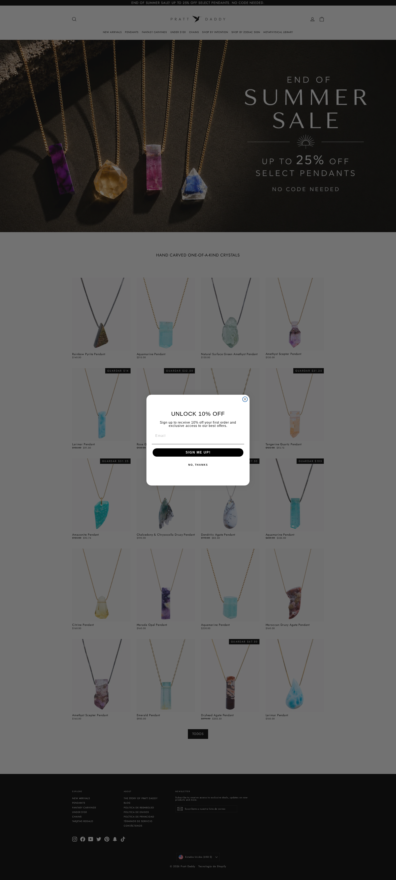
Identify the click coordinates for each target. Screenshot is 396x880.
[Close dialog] (245, 399)
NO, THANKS (198, 464)
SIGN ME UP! (198, 452)
